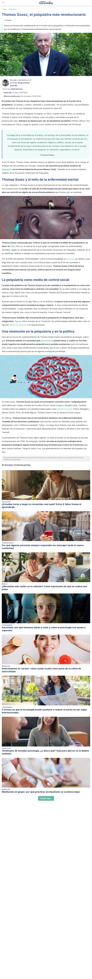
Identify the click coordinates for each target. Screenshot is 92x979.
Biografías (12, 9)
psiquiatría (7, 169)
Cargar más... (46, 798)
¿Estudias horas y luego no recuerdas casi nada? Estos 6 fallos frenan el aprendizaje (41, 505)
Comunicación (7, 543)
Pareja (4, 584)
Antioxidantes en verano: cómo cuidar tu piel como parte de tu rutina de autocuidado (41, 670)
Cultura (4, 9)
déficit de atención (18, 325)
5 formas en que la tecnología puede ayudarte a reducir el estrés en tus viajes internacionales (44, 711)
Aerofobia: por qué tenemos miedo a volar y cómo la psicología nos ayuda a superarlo (43, 629)
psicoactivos (47, 340)
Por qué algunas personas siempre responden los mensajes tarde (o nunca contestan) (43, 547)
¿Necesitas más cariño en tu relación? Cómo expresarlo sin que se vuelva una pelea (44, 588)
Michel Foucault (64, 409)
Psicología (6, 502)
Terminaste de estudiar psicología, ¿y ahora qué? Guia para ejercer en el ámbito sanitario (45, 752)
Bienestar (6, 666)
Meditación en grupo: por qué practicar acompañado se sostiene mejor (41, 791)
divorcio (70, 259)
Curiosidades (7, 625)
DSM (12, 246)
